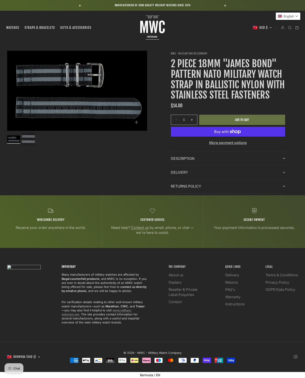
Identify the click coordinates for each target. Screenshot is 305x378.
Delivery (232, 275)
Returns (231, 282)
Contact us (140, 227)
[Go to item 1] (13, 139)
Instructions (234, 304)
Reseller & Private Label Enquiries (183, 292)
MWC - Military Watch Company (189, 53)
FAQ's (230, 289)
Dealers (175, 282)
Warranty (232, 297)
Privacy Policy (277, 282)
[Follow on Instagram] (295, 357)
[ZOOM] (136, 122)
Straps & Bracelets (40, 27)
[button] (288, 16)
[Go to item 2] (28, 139)
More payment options (228, 142)
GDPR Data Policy (280, 289)
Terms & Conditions (281, 275)
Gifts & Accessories (75, 27)
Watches (12, 27)
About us (176, 275)
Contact (175, 302)
